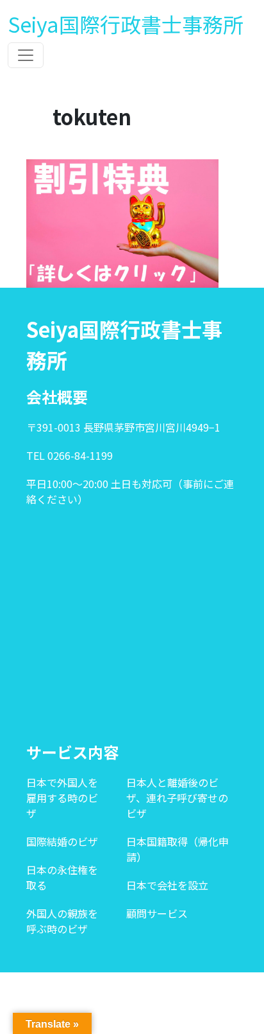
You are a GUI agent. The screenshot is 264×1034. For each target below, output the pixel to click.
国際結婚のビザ (62, 841)
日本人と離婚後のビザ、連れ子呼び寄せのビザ (177, 798)
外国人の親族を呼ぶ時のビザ (62, 921)
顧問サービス (157, 913)
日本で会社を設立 (167, 885)
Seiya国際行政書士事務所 (125, 24)
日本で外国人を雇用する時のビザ (62, 798)
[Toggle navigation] (26, 55)
